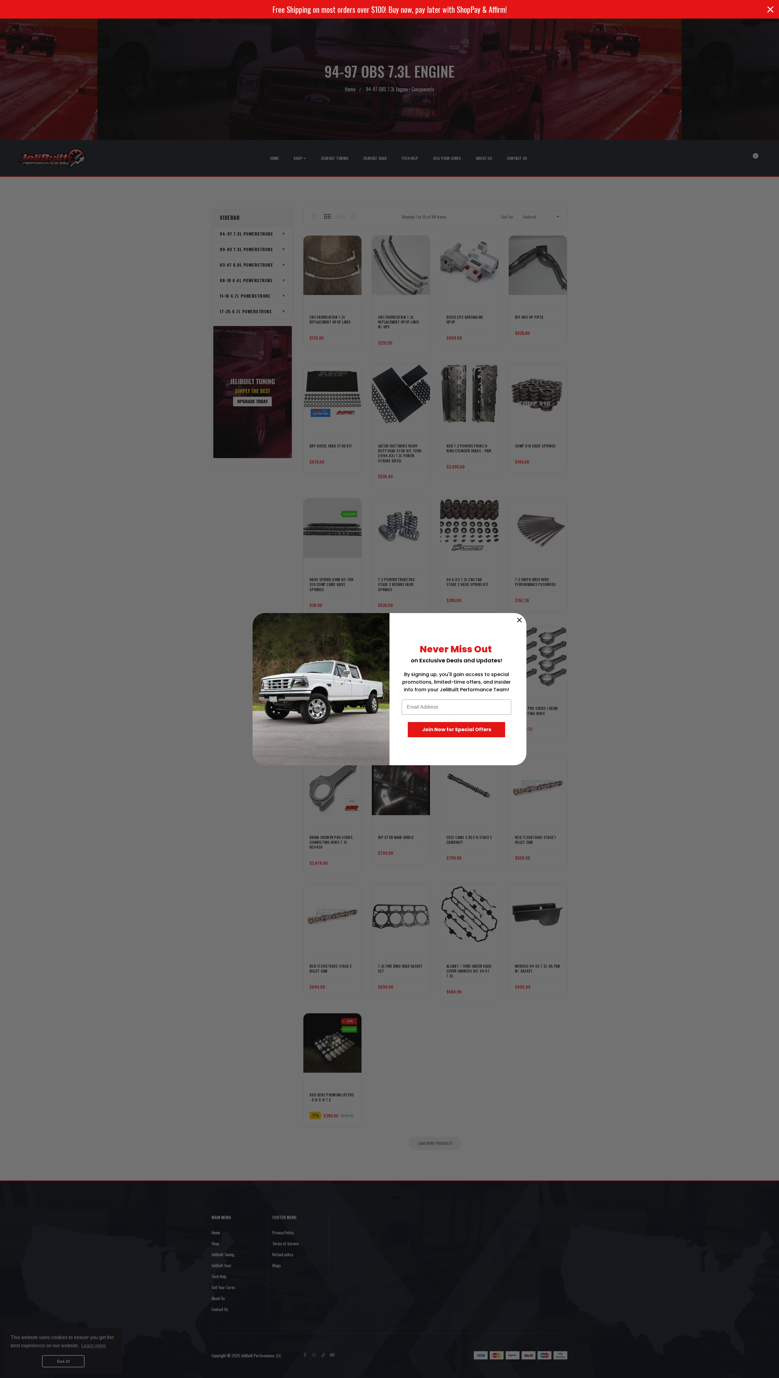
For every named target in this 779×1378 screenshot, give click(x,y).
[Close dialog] (519, 620)
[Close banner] (770, 9)
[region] (389, 9)
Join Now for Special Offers (456, 729)
